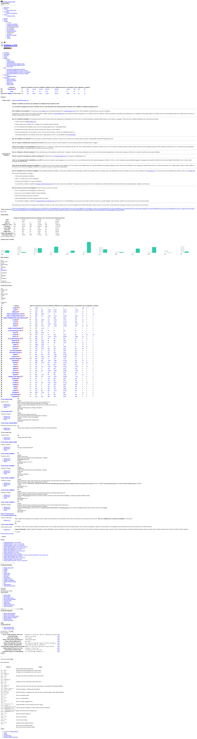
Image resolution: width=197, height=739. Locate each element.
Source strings (7, 595)
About (8, 36)
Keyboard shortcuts (11, 31)
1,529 (49, 309)
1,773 (42, 374)
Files (5, 68)
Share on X (9, 81)
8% (36, 352)
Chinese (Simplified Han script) (15, 313)
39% (36, 336)
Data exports (10, 66)
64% (28, 89)
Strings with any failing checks (11, 616)
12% (36, 350)
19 (82, 319)
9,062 (55, 382)
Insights (5, 58)
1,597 (49, 366)
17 (82, 354)
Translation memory (11, 76)
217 (76, 356)
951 (76, 360)
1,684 (42, 342)
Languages (6, 52)
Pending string (7, 603)
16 (82, 374)
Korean (15, 348)
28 (48, 338)
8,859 (34, 93)
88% (36, 325)
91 (41, 388)
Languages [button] (6, 11)
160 (76, 362)
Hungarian (15, 340)
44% (36, 360)
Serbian (15, 366)
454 (55, 334)
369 (55, 340)
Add (21, 609)
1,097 (76, 315)
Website (9, 38)
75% (28, 93)
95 (48, 374)
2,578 (55, 325)
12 (82, 342)
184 (76, 325)
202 (42, 330)
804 (42, 360)
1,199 (49, 311)
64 (48, 340)
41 (82, 360)
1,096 (76, 336)
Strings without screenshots (10, 617)
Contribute (9, 33)
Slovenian (15, 372)
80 (84, 89)
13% (36, 309)
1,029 (55, 319)
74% (36, 396)
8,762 (55, 311)
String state (6, 602)
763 (42, 334)
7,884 (55, 360)
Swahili (15, 380)
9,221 (55, 323)
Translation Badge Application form (44, 184)
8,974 (55, 376)
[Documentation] (1, 536)
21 (48, 358)
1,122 (49, 336)
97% (36, 334)
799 (55, 384)
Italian (15, 344)
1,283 (42, 358)
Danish (15, 323)
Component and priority (9, 585)
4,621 (64, 348)
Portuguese (15, 356)
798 (55, 388)
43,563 (65, 315)
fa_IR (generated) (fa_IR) (15, 330)
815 (55, 348)
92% (36, 319)
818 (76, 321)
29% (36, 323)
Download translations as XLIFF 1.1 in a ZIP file (19, 72)
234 (49, 364)
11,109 (65, 362)
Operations (6, 74)
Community (6, 77)
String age (6, 576)
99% (36, 313)
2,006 (64, 340)
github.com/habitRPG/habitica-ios (20, 100)
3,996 (67, 93)
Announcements (11, 62)
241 (42, 309)
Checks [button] (5, 14)
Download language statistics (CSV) (15, 63)
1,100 (49, 315)
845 (42, 354)
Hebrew (15, 336)
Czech (15, 321)
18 (93, 334)
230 (49, 384)
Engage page (10, 83)
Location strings (7, 600)
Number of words (8, 578)
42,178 (65, 321)
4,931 (64, 364)
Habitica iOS (10, 45)
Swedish (15, 382)
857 (76, 390)
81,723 (56, 93)
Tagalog (15, 384)
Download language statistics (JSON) (16, 65)
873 (49, 321)
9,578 (55, 309)
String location (7, 584)
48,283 (65, 336)
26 (82, 336)
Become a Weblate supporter (11, 737)
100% (36, 307)
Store (11, 91)
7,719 (55, 315)
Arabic (15, 309)
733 (42, 315)
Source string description (10, 599)
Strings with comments (9, 614)
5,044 (64, 374)
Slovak (15, 370)
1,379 (76, 323)
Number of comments (9, 580)
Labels (5, 572)
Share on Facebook (11, 80)
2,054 (42, 332)
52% (36, 321)
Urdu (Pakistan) (15, 394)
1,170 (76, 311)
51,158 (65, 382)
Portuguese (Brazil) (15, 358)
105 (76, 319)
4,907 (64, 384)
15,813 (68, 89)
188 (49, 396)
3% (36, 364)
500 (74, 89)
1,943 (55, 362)
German (15, 334)
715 (42, 336)
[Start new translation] (2, 306)
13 (82, 325)
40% (36, 315)
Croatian (14, 319)
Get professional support (13, 26)
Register (6, 18)
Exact (18, 609)
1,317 (49, 376)
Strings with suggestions (9, 613)
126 (83, 307)
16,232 (41, 89)
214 (49, 362)
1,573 (42, 325)
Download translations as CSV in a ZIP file (17, 70)
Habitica (10, 93)
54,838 (65, 370)
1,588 (49, 370)
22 (87, 362)
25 (93, 307)
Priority (5, 570)
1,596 (76, 366)
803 (55, 364)
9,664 (55, 370)
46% (36, 354)
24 (39, 91)
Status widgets (10, 84)
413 (55, 346)
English (15, 307)
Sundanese (15, 378)
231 (49, 317)
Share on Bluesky (11, 79)
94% (36, 342)
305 (64, 330)
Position (6, 569)
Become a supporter (11, 35)
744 (55, 396)
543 (42, 396)
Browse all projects (11, 10)
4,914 (64, 317)
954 (42, 321)
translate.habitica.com (69, 111)
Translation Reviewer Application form (45, 201)
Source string (7, 573)
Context (19, 406)
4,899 (64, 388)
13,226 (47, 93)
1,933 (42, 344)
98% (36, 346)
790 (55, 352)
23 (67, 91)
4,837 (64, 352)
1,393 (49, 323)
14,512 (65, 325)
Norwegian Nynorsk (14, 352)
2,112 (46, 91)
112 (79, 93)
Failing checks (10, 61)
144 (79, 89)
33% (36, 311)
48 (75, 334)
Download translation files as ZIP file (16, 69)
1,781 (42, 328)
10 (74, 91)
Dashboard (6, 7)
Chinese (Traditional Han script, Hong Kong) (15, 317)
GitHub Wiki (191, 170)
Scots (14, 364)
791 (55, 350)
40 (87, 334)
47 (54, 330)
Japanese (14, 346)
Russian (15, 362)
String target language (9, 604)
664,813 (57, 89)
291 (49, 356)
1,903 (42, 313)
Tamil (15, 386)
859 (49, 390)
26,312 (34, 89)
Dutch (15, 325)
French (15, 332)
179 (42, 370)
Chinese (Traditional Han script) (14, 315)
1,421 (49, 382)
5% (36, 317)
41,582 (65, 390)
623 (55, 342)
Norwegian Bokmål (15, 350)
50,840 (65, 376)
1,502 (42, 340)
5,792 (64, 319)
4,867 (64, 350)
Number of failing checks (10, 581)
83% (36, 356)
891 (55, 374)
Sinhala (15, 368)
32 (82, 315)
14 (84, 93)
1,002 (49, 360)
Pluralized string (8, 618)
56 (33, 91)
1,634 (42, 362)
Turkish (15, 390)
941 (42, 390)
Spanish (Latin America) (14, 376)
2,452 (55, 356)
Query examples (5, 633)
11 (86, 338)
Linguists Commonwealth (9, 1)
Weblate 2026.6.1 (14, 731)
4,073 (40, 93)
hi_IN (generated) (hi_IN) (15, 338)
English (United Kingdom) (15, 328)
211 (42, 338)
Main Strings (11, 89)
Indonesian (15, 342)
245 (55, 358)
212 (49, 325)
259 (64, 338)
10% (36, 366)
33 (93, 313)
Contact (5, 734)
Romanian (15, 360)
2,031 (42, 346)
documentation (72, 134)
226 (49, 350)
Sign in (5, 20)
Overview (6, 55)
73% (28, 91)
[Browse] (1, 89)
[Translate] (1, 308)
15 (82, 344)
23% (36, 382)
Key (5, 583)
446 (64, 392)
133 (49, 319)
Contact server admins (12, 24)
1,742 (42, 392)
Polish (15, 354)
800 (55, 317)
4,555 (64, 396)
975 (49, 354)
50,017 (65, 311)
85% (36, 330)
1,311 (76, 376)
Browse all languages (12, 13)
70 (75, 374)
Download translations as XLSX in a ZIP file (18, 73)
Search (5, 56)
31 (82, 362)
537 (42, 376)
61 (75, 340)
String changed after (8, 627)
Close (11, 659)
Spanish (15, 374)
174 (42, 366)
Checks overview (11, 16)
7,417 (55, 321)
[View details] (18, 399)
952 (76, 354)
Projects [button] (6, 9)
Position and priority (9, 567)
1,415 (76, 382)
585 (42, 311)
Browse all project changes (7, 513)
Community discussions (12, 25)
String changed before (9, 628)
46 (82, 348)
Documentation (10, 29)
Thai (15, 388)
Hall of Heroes (151, 170)
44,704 (65, 360)
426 (42, 382)
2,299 (64, 346)
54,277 (65, 309)
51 (63, 313)
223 (49, 352)
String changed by (8, 606)
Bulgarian (15, 311)
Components (7, 54)
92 (48, 342)
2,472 (64, 334)
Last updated (7, 577)
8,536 (55, 336)
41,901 (65, 354)
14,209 (65, 356)
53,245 (65, 366)
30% (36, 388)
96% (36, 340)
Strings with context (8, 620)
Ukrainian (15, 392)
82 (54, 392)
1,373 (64, 358)
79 (75, 342)
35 (48, 330)
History (8, 59)
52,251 (65, 323)
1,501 (42, 356)
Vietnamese (15, 396)
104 (49, 348)
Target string (7, 574)
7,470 (55, 390)
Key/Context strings (8, 598)
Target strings (7, 596)
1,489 (42, 319)
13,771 (56, 91)
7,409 (55, 354)
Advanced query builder (6, 591)
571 (42, 323)
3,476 (64, 342)
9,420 (55, 366)
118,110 (47, 89)
